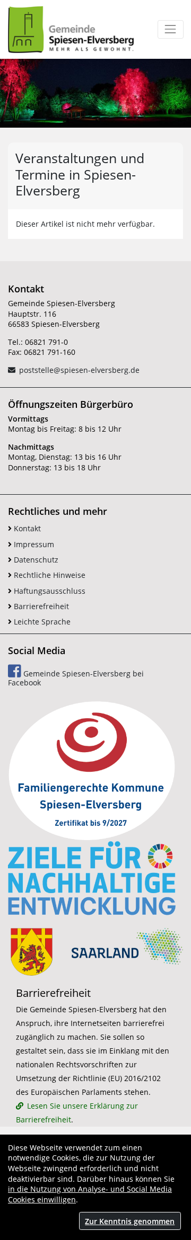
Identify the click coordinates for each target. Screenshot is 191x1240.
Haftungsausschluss (48, 591)
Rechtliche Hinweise (48, 575)
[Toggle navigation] (171, 29)
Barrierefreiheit (40, 606)
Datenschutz (35, 560)
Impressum (33, 544)
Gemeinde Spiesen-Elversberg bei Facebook (76, 678)
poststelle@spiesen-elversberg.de (79, 370)
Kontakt (26, 528)
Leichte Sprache (41, 622)
